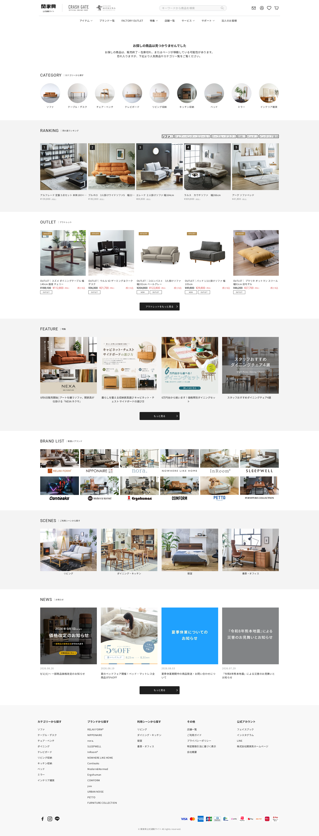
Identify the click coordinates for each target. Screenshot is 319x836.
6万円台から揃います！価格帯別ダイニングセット (188, 399)
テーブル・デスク (222, 136)
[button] (193, 8)
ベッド (251, 136)
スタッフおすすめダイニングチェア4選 (249, 397)
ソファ (166, 136)
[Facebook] (42, 819)
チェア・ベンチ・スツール (190, 136)
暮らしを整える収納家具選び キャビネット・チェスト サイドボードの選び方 (128, 399)
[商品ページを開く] (63, 166)
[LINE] (57, 819)
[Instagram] (50, 819)
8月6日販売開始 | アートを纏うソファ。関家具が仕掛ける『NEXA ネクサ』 (67, 399)
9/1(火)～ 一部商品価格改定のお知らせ (62, 673)
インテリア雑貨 (268, 136)
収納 (240, 136)
